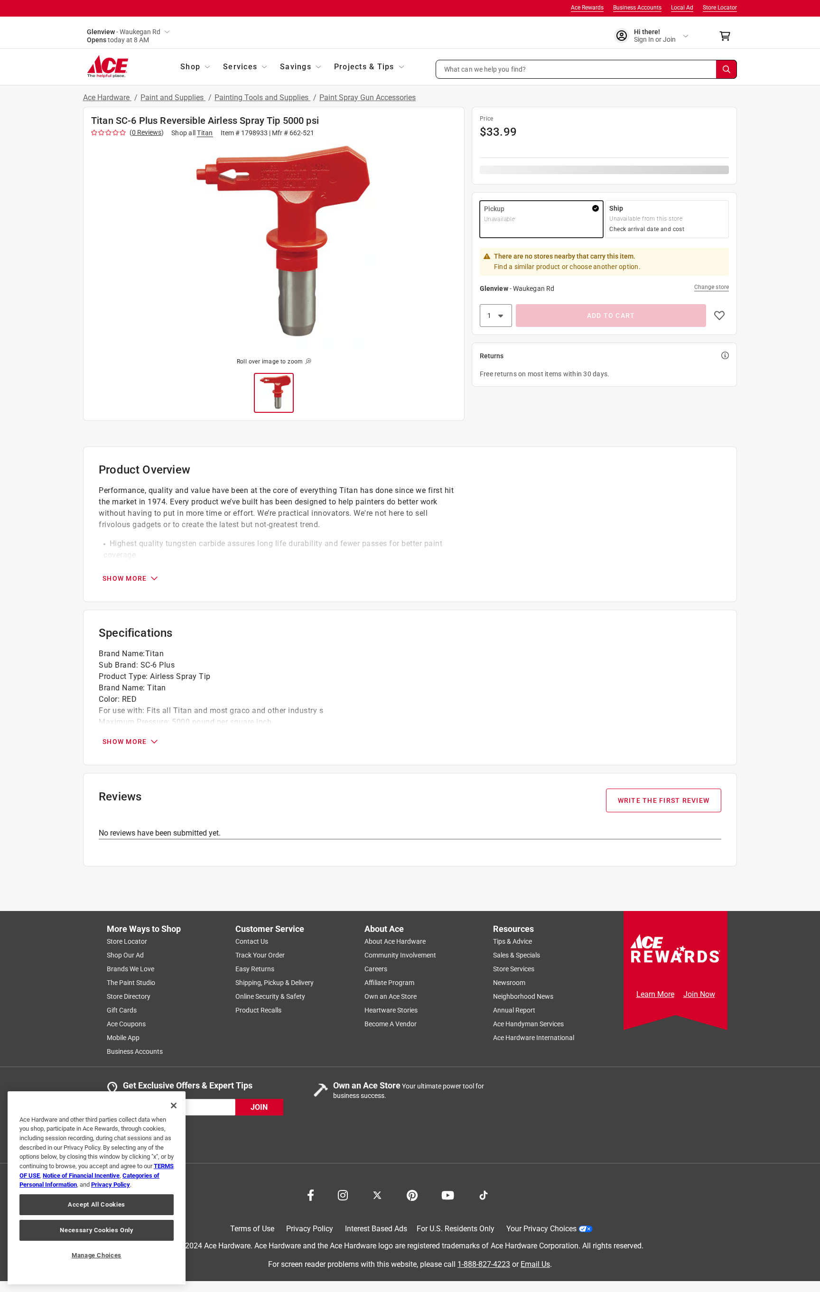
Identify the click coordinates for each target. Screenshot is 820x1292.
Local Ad (682, 7)
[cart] (727, 36)
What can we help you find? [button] (485, 69)
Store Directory (128, 996)
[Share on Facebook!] (310, 1194)
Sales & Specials (516, 955)
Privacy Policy (309, 1228)
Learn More (655, 994)
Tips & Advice (512, 941)
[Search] (726, 69)
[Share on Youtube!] (447, 1194)
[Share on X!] (377, 1194)
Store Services (513, 969)
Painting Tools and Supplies (262, 97)
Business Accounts (637, 7)
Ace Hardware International (533, 1037)
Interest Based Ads (376, 1228)
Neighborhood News (523, 996)
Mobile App (123, 1037)
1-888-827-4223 (483, 1263)
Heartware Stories (391, 1010)
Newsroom (509, 982)
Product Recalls (258, 1010)
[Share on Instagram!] (343, 1194)
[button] (586, 69)
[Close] (173, 1105)
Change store (711, 287)
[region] (97, 1187)
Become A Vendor (390, 1024)
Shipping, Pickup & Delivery (274, 982)
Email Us (535, 1263)
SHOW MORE (124, 578)
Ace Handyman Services (528, 1024)
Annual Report (514, 1010)
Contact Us (251, 941)
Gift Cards (122, 1010)
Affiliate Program (389, 982)
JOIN (259, 1106)
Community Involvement (400, 955)
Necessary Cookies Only (96, 1230)
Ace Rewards (587, 7)
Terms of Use (252, 1228)
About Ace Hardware (395, 941)
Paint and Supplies (172, 97)
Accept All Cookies (96, 1204)
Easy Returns (254, 969)
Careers (375, 969)
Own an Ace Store (390, 996)
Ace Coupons (126, 1024)
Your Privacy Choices (541, 1228)
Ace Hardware (107, 97)
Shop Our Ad (125, 955)
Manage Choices (96, 1255)
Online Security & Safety (270, 996)
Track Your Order (260, 955)
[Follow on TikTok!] (483, 1194)
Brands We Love (130, 969)
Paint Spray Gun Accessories (367, 97)
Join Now (699, 994)
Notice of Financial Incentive (81, 1175)
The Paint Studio (131, 982)
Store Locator (720, 7)
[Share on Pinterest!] (412, 1194)
